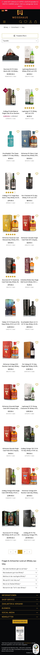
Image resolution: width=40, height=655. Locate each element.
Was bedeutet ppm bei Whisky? (13, 572)
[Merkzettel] (25, 21)
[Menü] (4, 21)
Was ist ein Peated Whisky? (11, 584)
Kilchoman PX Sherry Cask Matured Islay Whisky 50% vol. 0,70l (29, 154)
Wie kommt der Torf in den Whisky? (14, 588)
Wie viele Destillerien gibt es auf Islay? (15, 569)
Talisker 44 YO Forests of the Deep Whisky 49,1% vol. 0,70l (10, 323)
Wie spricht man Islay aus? (11, 580)
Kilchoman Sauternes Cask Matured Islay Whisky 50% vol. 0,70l (10, 239)
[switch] (36, 652)
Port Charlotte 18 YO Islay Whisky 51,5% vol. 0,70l (29, 196)
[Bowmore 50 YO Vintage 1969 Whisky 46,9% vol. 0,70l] (11, 518)
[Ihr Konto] (30, 21)
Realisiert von (29, 652)
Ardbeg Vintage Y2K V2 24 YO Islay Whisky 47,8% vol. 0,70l (29, 450)
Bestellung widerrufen (20, 621)
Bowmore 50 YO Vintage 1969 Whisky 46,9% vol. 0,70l (10, 534)
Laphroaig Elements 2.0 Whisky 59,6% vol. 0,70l (29, 70)
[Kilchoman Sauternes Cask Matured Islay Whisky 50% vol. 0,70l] (11, 223)
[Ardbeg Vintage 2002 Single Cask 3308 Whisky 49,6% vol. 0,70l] (11, 476)
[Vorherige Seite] (10, 552)
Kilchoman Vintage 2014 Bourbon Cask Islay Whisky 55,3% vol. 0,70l (10, 365)
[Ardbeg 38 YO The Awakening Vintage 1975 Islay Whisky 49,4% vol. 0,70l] (29, 518)
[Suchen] (20, 21)
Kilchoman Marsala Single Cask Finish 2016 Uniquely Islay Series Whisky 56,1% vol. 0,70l (11, 450)
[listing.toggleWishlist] (18, 47)
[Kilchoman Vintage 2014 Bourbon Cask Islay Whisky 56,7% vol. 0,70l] (29, 476)
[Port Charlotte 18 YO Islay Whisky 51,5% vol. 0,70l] (29, 181)
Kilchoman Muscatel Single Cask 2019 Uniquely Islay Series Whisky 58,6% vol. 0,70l (10, 407)
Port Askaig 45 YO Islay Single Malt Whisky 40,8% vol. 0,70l (29, 365)
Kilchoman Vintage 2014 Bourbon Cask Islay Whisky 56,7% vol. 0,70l (29, 492)
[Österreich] (6, 10)
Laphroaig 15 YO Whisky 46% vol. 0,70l (29, 112)
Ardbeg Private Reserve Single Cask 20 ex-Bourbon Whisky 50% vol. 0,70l (10, 112)
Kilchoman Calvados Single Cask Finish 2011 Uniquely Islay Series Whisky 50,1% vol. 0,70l (29, 239)
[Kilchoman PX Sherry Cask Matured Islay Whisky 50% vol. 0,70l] (29, 139)
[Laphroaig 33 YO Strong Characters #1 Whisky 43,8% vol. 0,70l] (29, 392)
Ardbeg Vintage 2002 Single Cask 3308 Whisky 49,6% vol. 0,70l (11, 492)
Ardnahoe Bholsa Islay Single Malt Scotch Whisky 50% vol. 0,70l (29, 281)
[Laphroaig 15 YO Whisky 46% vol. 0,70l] (29, 97)
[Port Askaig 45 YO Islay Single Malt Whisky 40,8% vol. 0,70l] (29, 350)
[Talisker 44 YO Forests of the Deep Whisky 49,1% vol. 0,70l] (11, 307)
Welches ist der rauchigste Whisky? (14, 576)
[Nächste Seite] (29, 552)
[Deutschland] (3, 10)
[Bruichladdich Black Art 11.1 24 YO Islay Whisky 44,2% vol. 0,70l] (29, 307)
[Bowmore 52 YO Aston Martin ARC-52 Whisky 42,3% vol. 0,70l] (11, 55)
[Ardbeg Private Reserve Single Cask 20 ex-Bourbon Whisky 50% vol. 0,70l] (11, 97)
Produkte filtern (21, 36)
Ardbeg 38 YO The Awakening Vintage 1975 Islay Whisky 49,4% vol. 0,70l (29, 534)
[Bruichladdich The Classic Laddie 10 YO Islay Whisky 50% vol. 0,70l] (11, 139)
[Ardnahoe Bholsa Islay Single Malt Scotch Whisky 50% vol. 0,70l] (29, 265)
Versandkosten (27, 643)
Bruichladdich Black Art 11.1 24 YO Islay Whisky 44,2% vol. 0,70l (29, 323)
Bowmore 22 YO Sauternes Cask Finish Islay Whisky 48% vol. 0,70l (10, 281)
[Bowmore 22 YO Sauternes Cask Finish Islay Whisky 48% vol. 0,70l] (11, 265)
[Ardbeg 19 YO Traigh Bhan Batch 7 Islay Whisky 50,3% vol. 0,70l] (11, 181)
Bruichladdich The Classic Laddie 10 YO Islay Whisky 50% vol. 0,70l (11, 154)
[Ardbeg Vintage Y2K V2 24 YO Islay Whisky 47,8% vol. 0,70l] (29, 434)
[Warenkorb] (35, 21)
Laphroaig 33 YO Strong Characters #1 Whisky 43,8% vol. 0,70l (29, 407)
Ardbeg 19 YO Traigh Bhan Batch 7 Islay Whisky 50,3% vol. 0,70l (10, 197)
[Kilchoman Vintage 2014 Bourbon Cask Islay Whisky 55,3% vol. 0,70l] (11, 350)
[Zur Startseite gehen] (20, 14)
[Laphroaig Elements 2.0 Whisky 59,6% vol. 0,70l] (29, 55)
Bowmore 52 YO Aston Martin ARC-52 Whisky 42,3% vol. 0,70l (10, 70)
